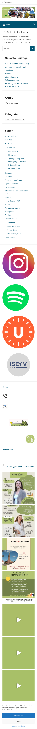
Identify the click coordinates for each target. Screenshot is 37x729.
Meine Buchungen (13, 226)
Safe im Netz (11, 147)
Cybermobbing (14, 165)
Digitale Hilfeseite (11, 184)
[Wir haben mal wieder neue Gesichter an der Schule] (18, 521)
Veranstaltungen (11, 219)
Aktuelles (8, 140)
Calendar (8, 173)
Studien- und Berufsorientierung (17, 64)
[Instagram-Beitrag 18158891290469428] (18, 587)
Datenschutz (9, 177)
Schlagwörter (12, 230)
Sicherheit (12, 155)
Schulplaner (9, 212)
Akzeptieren (18, 715)
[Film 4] (18, 653)
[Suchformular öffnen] (34, 24)
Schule (7, 204)
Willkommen (10, 238)
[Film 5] (18, 620)
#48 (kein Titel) (10, 136)
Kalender (8, 197)
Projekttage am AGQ (12, 201)
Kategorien (11, 223)
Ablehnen (18, 721)
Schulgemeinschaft (12, 208)
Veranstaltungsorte (14, 233)
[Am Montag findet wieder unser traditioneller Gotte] (18, 554)
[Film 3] (18, 686)
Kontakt (5, 387)
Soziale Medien (14, 169)
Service (8, 215)
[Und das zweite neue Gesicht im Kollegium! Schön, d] (18, 488)
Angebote (8, 143)
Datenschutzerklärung (18, 726)
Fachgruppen (10, 187)
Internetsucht (13, 151)
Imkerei (7, 74)
